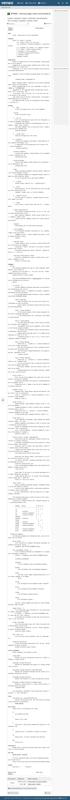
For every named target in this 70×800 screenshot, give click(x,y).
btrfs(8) (24, 754)
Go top (48, 793)
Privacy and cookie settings (50, 798)
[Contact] (59, 798)
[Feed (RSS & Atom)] (59, 3)
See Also (29, 20)
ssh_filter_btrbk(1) (41, 781)
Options (24, 18)
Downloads (31, 3)
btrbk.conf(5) (37, 278)
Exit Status (15, 20)
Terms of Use (37, 798)
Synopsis (10, 18)
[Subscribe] (63, 3)
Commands (31, 18)
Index (21, 3)
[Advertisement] (61, 39)
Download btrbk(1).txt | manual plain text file (22, 788)
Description (17, 18)
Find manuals (13, 793)
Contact (43, 3)
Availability (22, 20)
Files (9, 20)
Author (35, 20)
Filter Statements (42, 18)
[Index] (7, 3)
